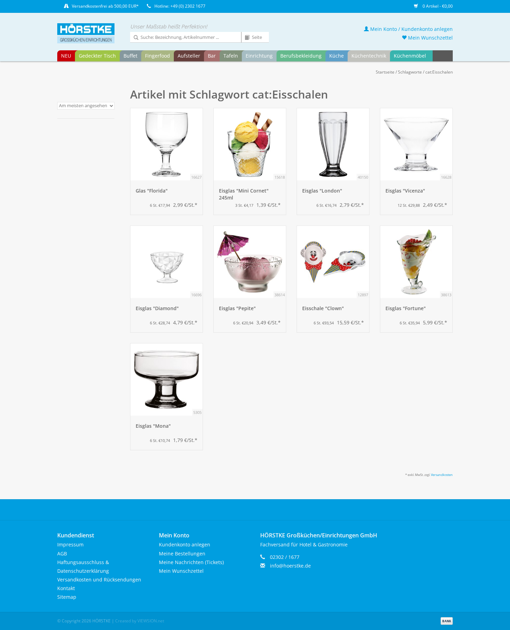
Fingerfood (157, 55)
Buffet (130, 55)
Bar (212, 55)
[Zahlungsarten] (445, 620)
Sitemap (66, 597)
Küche (336, 55)
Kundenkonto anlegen (184, 544)
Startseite (385, 72)
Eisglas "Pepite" (237, 308)
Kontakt (66, 588)
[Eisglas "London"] (333, 144)
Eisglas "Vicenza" (405, 190)
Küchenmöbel (410, 55)
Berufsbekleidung (301, 55)
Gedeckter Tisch (97, 55)
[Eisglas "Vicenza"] (416, 144)
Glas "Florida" (152, 190)
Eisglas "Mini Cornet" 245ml (244, 194)
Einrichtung (259, 55)
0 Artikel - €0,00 (437, 6)
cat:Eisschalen (439, 72)
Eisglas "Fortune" (405, 308)
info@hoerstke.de (290, 565)
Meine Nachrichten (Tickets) (191, 562)
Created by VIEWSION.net (139, 621)
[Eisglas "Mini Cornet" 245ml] (250, 144)
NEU (66, 55)
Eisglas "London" (322, 190)
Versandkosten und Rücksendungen (99, 579)
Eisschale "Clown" (323, 308)
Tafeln (230, 55)
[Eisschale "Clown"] (333, 262)
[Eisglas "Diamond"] (166, 262)
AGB (62, 553)
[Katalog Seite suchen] (244, 38)
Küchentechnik (368, 55)
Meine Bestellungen (182, 553)
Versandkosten (442, 474)
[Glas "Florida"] (166, 144)
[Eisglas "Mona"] (166, 379)
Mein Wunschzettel (430, 37)
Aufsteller (189, 55)
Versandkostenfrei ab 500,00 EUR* (105, 6)
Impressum (70, 544)
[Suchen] (133, 38)
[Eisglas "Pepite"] (250, 262)
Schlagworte (410, 72)
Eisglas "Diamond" (157, 308)
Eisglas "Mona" (153, 426)
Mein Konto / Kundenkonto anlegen (411, 29)
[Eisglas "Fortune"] (416, 262)
